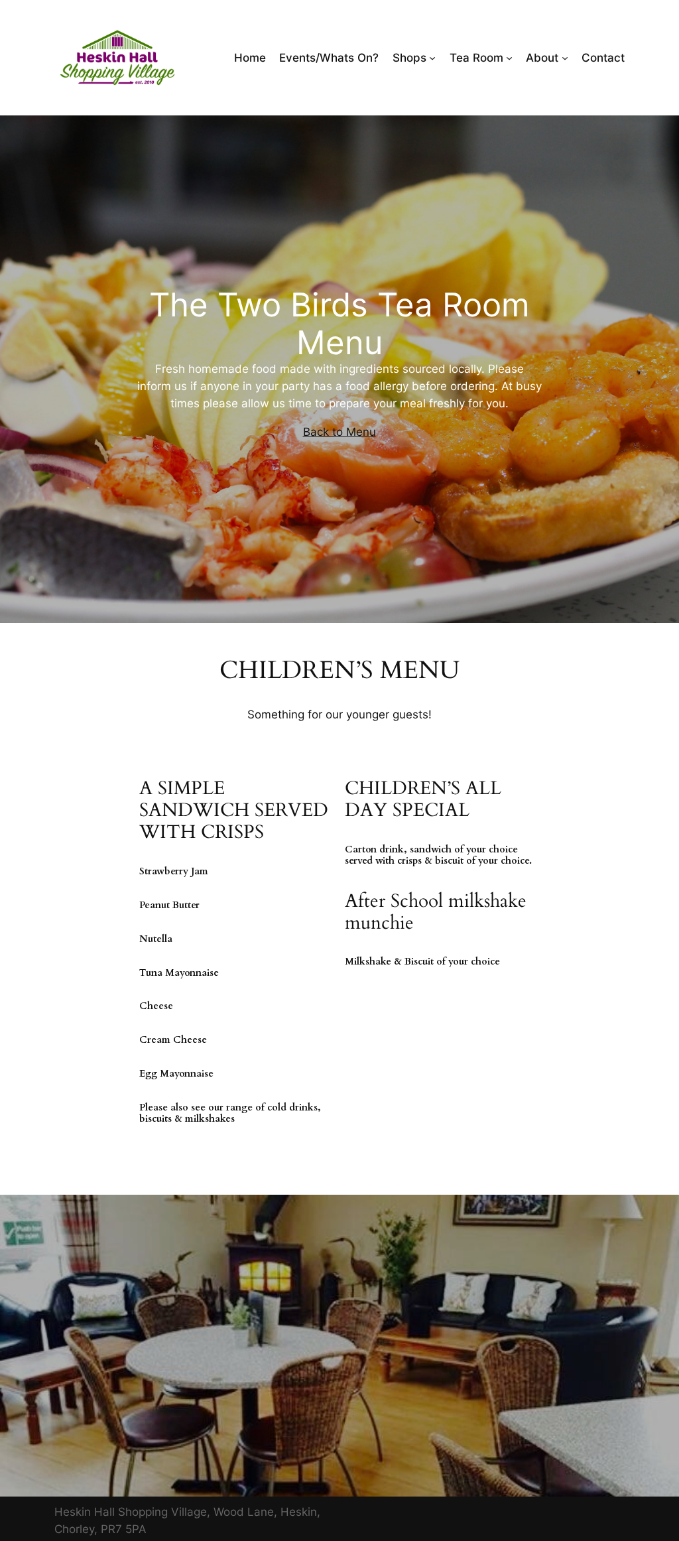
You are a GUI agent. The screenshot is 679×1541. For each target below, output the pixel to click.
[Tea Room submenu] (509, 57)
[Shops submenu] (432, 57)
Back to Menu (339, 431)
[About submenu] (565, 57)
